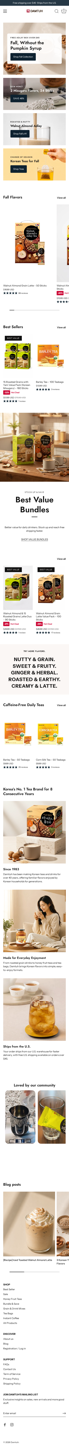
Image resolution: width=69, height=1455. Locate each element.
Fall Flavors (12, 197)
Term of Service (11, 1373)
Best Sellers (13, 327)
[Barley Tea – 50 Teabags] (18, 734)
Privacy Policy (11, 1378)
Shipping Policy (12, 1383)
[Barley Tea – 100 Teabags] (50, 356)
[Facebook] (4, 1424)
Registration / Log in (14, 1348)
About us (8, 1338)
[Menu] (5, 11)
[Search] (56, 11)
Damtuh (15, 1442)
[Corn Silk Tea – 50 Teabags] (50, 734)
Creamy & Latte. (34, 686)
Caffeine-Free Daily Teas (23, 705)
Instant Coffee (11, 1318)
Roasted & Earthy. (35, 679)
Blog (5, 1343)
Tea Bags (8, 1313)
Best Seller (9, 1289)
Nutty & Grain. (34, 659)
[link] (34, 49)
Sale (5, 1294)
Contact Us (9, 1369)
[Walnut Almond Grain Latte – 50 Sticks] (29, 243)
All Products (10, 1323)
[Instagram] (11, 1424)
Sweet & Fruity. (34, 666)
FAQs (6, 1364)
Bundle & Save (11, 1303)
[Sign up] (64, 1413)
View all (61, 197)
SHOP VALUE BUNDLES (34, 539)
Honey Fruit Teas (12, 1298)
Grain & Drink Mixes (14, 1308)
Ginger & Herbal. (34, 673)
